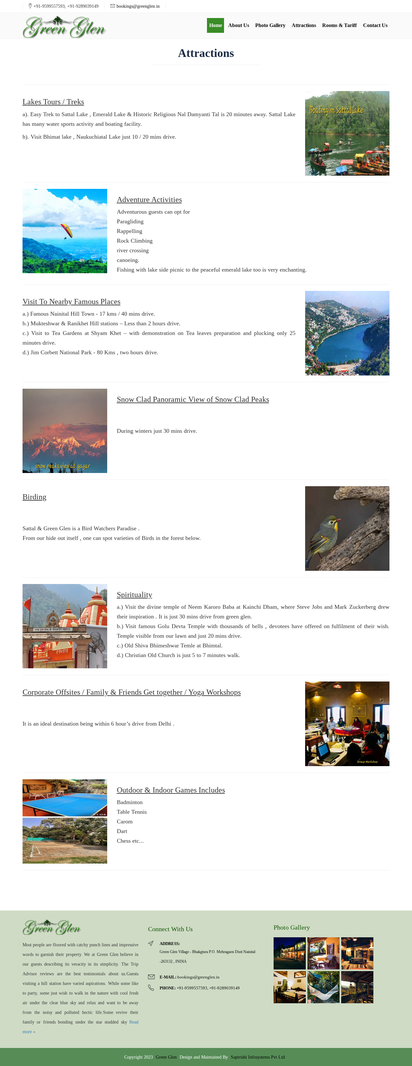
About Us (238, 25)
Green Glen (166, 1057)
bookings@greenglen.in (138, 6)
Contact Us (375, 25)
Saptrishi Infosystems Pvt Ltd (258, 1057)
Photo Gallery (270, 25)
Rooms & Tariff (339, 25)
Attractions (304, 25)
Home (215, 25)
